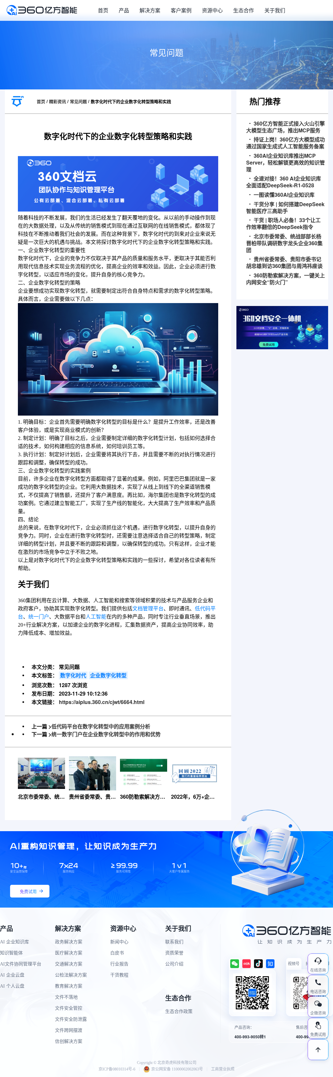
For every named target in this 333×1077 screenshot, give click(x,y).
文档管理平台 (148, 608)
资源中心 (212, 10)
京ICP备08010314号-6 (117, 1069)
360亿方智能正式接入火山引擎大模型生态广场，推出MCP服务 (285, 127)
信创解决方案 (68, 1041)
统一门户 (38, 616)
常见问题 (78, 101)
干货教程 (119, 975)
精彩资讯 (57, 101)
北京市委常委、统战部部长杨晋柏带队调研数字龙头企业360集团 (284, 243)
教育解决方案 (68, 986)
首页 (103, 10)
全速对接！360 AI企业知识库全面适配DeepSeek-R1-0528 (283, 182)
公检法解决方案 (71, 975)
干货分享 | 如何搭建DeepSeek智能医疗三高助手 (285, 208)
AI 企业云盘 (12, 975)
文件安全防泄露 (71, 1019)
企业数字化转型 (108, 675)
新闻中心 (119, 941)
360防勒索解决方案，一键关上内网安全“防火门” (285, 279)
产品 (124, 10)
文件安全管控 (68, 1008)
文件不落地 (66, 997)
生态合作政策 (179, 1011)
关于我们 (274, 10)
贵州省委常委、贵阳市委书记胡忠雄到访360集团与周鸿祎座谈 (284, 263)
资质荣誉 (174, 953)
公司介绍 (174, 964)
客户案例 (181, 10)
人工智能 (96, 616)
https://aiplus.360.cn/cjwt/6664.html (101, 702)
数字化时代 (73, 675)
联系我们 (174, 941)
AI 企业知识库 (14, 941)
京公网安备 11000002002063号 (177, 1069)
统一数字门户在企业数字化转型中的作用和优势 (106, 734)
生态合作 (243, 10)
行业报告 (119, 964)
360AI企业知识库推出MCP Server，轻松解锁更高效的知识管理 (285, 163)
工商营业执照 (222, 1069)
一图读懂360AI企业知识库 (284, 195)
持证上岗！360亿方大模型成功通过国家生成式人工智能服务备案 (285, 143)
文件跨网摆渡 (68, 1030)
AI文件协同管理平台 (20, 964)
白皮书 (117, 953)
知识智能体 (11, 953)
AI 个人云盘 (12, 986)
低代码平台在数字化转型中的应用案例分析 (100, 726)
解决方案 (150, 10)
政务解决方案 (68, 941)
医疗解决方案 (68, 953)
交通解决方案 (68, 964)
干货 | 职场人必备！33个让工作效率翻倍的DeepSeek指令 (283, 224)
